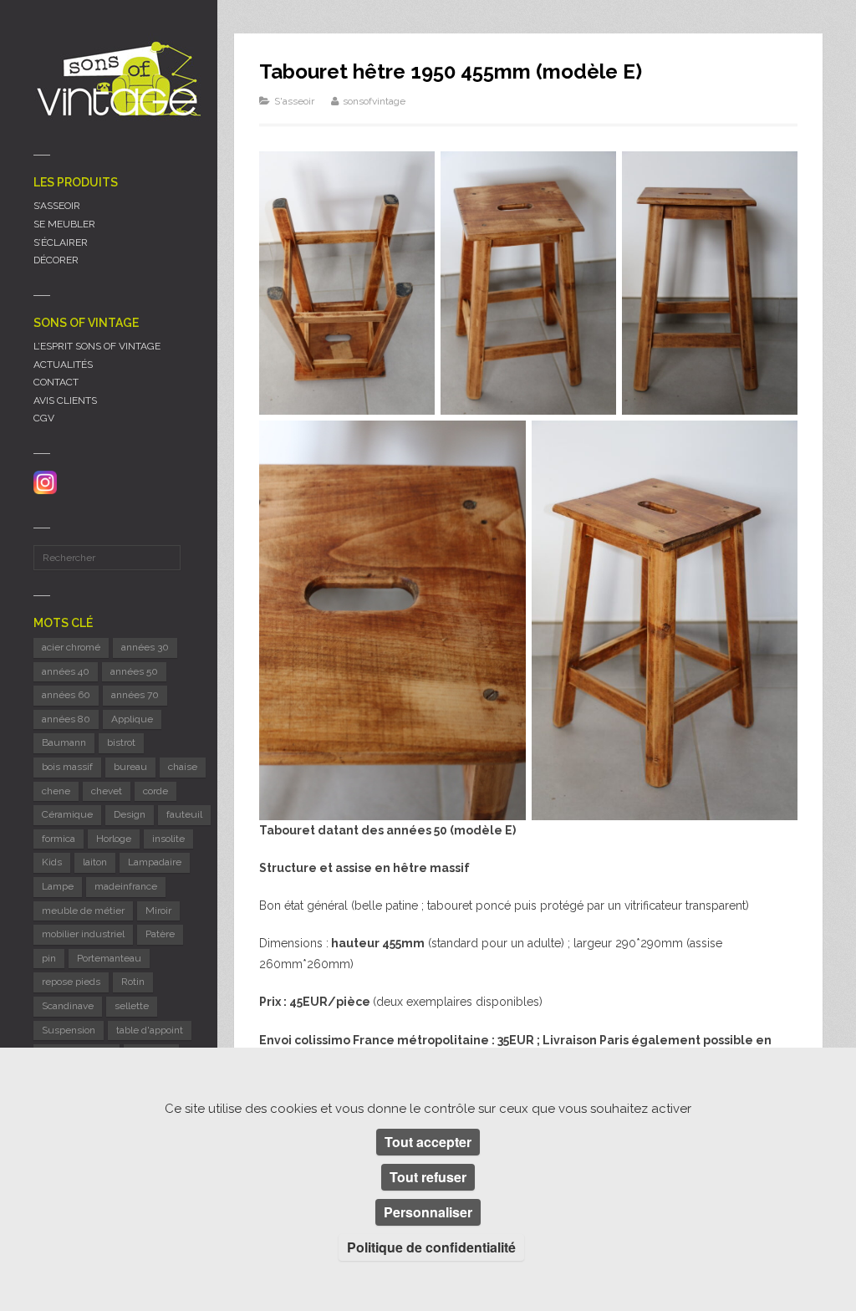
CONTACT (56, 382)
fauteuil (184, 814)
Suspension (68, 1030)
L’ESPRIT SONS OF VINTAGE (96, 346)
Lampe (58, 886)
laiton (95, 862)
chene (56, 791)
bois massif (67, 767)
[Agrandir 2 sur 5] (594, 173)
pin (49, 958)
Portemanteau (109, 958)
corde (155, 791)
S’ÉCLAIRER (60, 242)
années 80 (66, 719)
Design (129, 814)
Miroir (158, 910)
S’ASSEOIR (56, 206)
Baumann (64, 742)
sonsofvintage (374, 101)
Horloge (113, 838)
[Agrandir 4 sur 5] (504, 442)
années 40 (65, 671)
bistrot (121, 742)
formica (58, 838)
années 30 (145, 647)
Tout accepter (428, 1141)
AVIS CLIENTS (65, 400)
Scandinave (68, 1006)
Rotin (133, 981)
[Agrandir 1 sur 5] (413, 173)
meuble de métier (83, 910)
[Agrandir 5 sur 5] (775, 442)
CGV (43, 418)
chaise (182, 767)
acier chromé (71, 647)
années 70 (135, 695)
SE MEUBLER (64, 224)
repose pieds (71, 981)
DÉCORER (56, 260)
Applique (132, 719)
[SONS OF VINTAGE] (117, 78)
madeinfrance (125, 886)
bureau (130, 767)
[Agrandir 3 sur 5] (775, 173)
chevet (106, 791)
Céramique (67, 814)
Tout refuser (428, 1176)
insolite (168, 838)
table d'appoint (149, 1030)
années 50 (134, 671)
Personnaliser (428, 1212)
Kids (52, 862)
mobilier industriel (83, 934)
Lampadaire (154, 862)
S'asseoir (294, 101)
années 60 (66, 695)
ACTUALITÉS (63, 364)
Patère (160, 934)
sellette (132, 1006)
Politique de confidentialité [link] (431, 1247)
